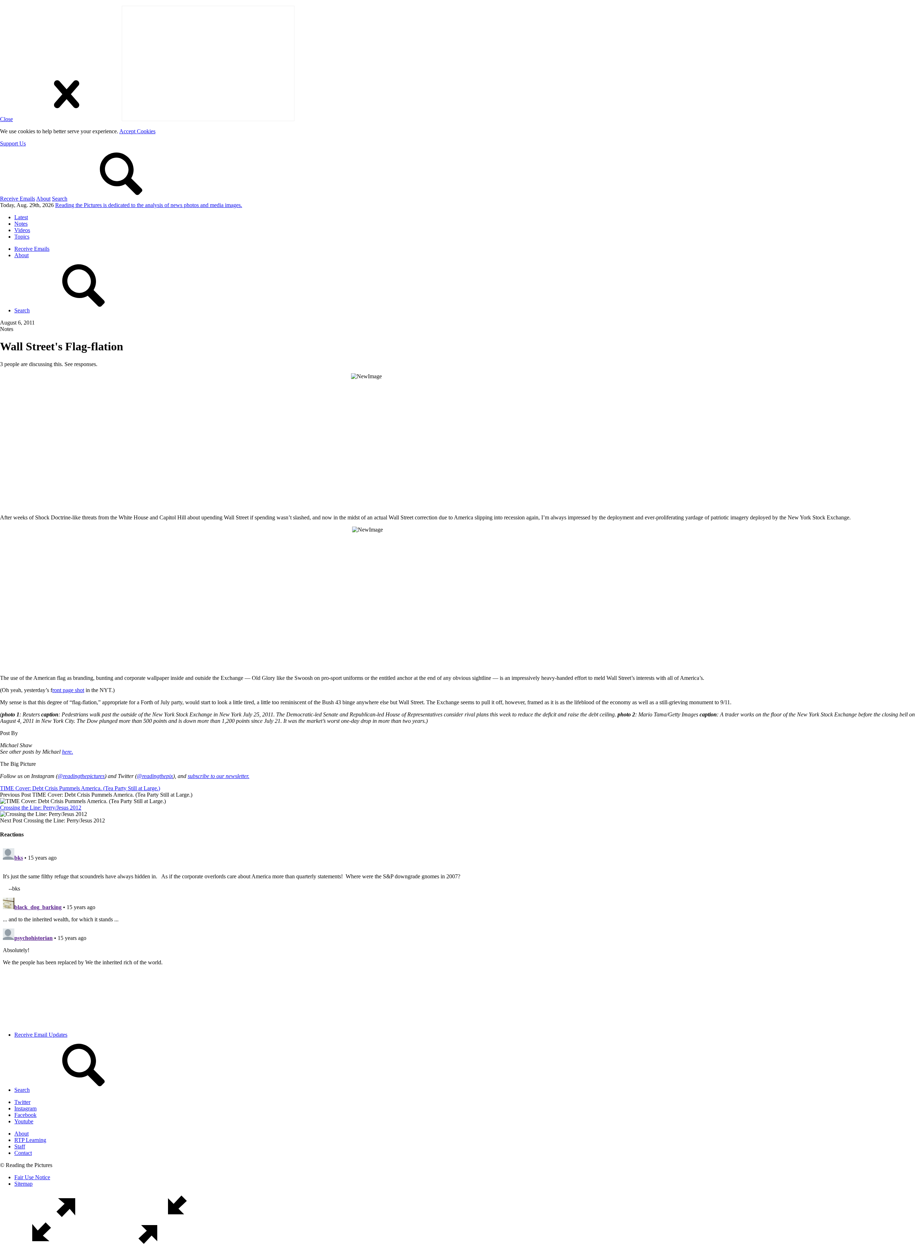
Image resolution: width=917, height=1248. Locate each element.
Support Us (13, 143)
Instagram (25, 1108)
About (43, 199)
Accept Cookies (137, 131)
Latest (21, 217)
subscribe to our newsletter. (218, 776)
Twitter (22, 1102)
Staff (19, 1146)
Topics (21, 237)
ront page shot (68, 690)
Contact (23, 1153)
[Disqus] (458, 934)
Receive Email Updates (40, 1035)
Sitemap (23, 1184)
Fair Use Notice (32, 1177)
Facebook (25, 1115)
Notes (21, 224)
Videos (22, 230)
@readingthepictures (81, 776)
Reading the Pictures (148, 205)
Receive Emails (17, 199)
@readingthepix (155, 776)
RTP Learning (30, 1140)
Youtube (23, 1121)
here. (67, 752)
